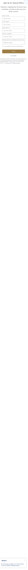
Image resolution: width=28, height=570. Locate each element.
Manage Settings (15, 565)
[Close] (26, 2)
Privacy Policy (20, 564)
